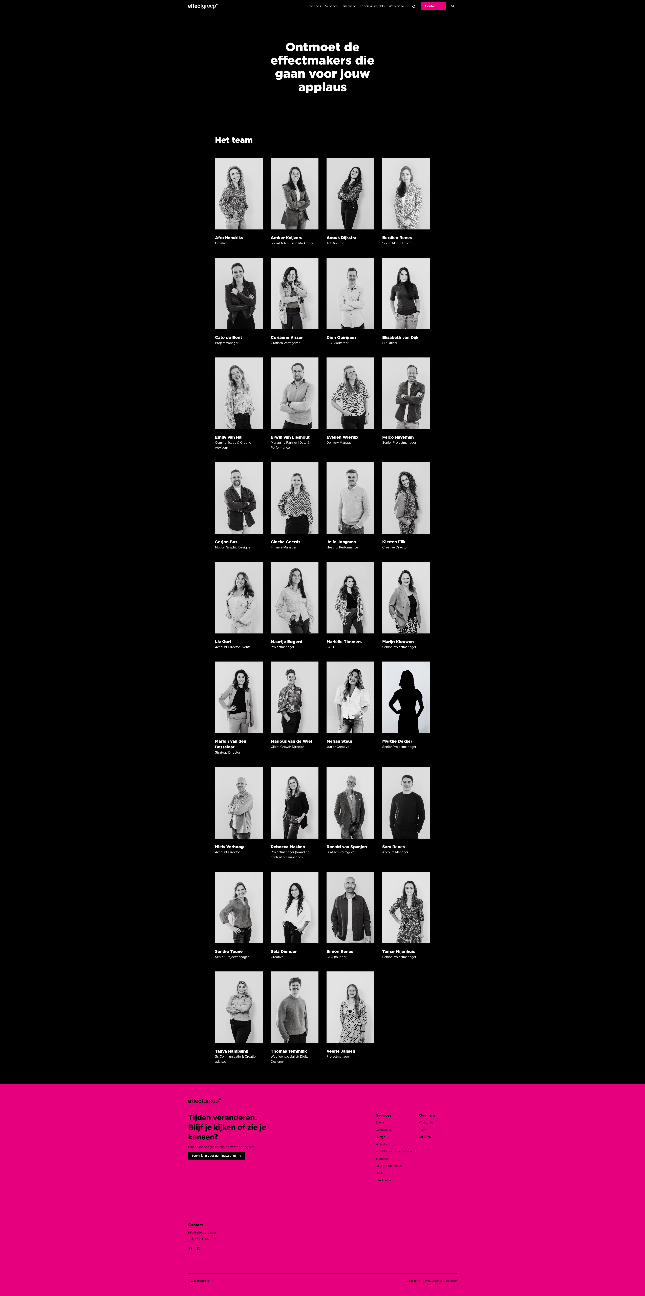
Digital (380, 1173)
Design (380, 1137)
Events (380, 1122)
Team (422, 1130)
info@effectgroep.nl (202, 1232)
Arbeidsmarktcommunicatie (394, 1151)
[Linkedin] (199, 1248)
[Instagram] (190, 1248)
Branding (382, 1158)
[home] (203, 6)
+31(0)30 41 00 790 (202, 1215)
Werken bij (426, 1122)
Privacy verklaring (433, 1281)
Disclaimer (451, 1281)
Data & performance (389, 1166)
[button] (314, 6)
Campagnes (384, 1130)
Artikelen (425, 1137)
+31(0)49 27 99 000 (284, 1214)
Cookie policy (413, 1281)
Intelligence (383, 1180)
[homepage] (204, 1100)
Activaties (382, 1144)
